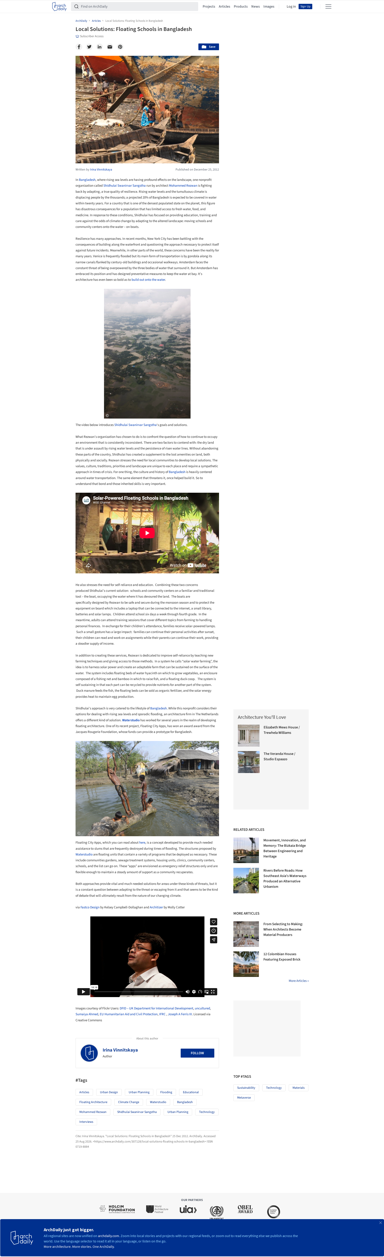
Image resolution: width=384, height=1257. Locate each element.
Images (268, 6)
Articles (224, 6)
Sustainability (246, 1088)
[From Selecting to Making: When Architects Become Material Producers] (246, 934)
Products (241, 6)
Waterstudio (131, 720)
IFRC (162, 1014)
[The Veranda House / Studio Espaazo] (249, 762)
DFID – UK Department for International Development (156, 1008)
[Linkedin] (99, 46)
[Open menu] (328, 6)
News (255, 6)
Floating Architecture (93, 1102)
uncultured (202, 1008)
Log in (291, 6)
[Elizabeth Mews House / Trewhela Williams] (249, 736)
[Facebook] (79, 46)
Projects (209, 6)
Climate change (128, 1102)
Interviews (86, 1122)
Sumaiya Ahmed (87, 1014)
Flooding (166, 1092)
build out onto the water (148, 279)
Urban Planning (139, 1092)
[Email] (109, 46)
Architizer (156, 907)
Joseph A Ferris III (180, 1014)
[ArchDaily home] (59, 6)
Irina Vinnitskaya (120, 1050)
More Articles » (299, 981)
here (142, 842)
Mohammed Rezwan (183, 185)
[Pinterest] (120, 46)
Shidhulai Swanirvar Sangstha (124, 185)
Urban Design (109, 1092)
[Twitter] (89, 46)
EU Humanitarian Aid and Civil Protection (129, 1014)
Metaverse (244, 1097)
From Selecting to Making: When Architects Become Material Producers (283, 929)
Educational (191, 1092)
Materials (299, 1088)
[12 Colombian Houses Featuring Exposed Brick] (246, 964)
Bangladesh (87, 179)
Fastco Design (90, 907)
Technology (207, 1112)
